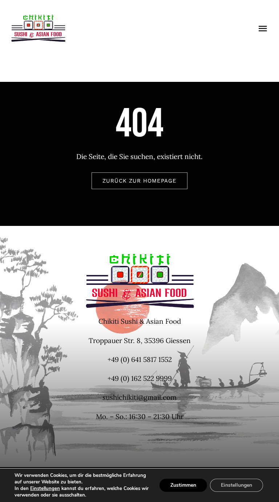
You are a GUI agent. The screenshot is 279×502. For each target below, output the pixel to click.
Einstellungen (45, 488)
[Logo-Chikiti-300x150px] (38, 17)
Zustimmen (183, 485)
